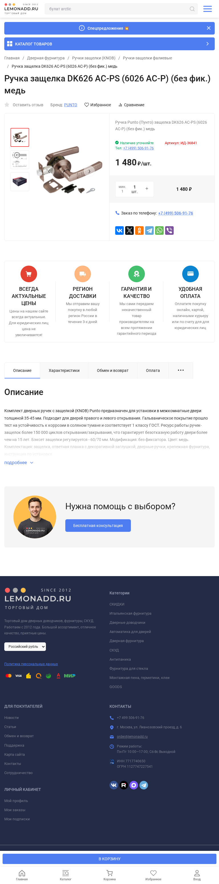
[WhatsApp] (159, 230)
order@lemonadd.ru (132, 737)
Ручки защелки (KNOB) (93, 58)
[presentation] (48, 171)
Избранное (100, 105)
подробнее (16, 462)
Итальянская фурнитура (130, 613)
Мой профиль (16, 801)
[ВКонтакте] (119, 230)
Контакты (12, 763)
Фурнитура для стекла (129, 668)
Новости (11, 717)
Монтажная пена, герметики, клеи (140, 677)
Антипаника (120, 659)
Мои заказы (14, 810)
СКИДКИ (117, 604)
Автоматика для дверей (130, 632)
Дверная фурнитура (46, 58)
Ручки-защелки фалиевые (147, 58)
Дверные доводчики (127, 622)
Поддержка (14, 745)
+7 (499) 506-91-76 (138, 148)
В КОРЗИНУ (110, 859)
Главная (12, 58)
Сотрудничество (18, 773)
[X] (129, 230)
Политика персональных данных (31, 664)
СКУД (114, 650)
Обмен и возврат (19, 736)
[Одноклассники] (139, 230)
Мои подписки (17, 819)
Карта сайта (14, 754)
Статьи (10, 727)
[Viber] (169, 230)
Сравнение (134, 105)
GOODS (116, 687)
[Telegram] (149, 230)
